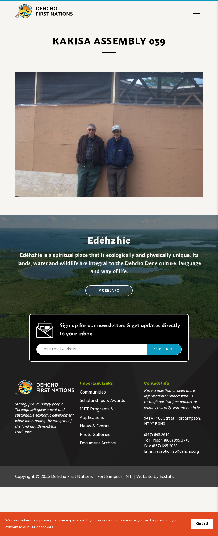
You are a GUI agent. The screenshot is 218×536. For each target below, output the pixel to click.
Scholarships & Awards (102, 400)
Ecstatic (167, 476)
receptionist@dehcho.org (177, 451)
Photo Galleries (95, 434)
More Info (108, 290)
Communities (93, 392)
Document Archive (98, 443)
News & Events (95, 426)
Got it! (202, 523)
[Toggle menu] (196, 11)
